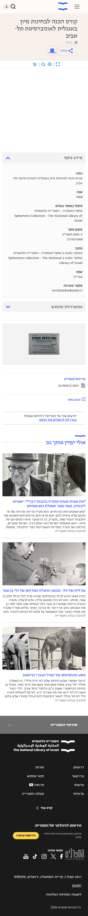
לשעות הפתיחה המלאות (63, 894)
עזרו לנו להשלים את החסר (57, 420)
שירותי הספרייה (64, 724)
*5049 (76, 885)
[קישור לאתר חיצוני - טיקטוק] (35, 856)
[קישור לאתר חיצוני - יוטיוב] (25, 856)
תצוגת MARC (74, 399)
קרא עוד (46, 807)
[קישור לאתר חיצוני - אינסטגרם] (44, 856)
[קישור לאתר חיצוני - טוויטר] (53, 856)
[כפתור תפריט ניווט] (76, 6)
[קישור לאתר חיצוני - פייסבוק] (61, 856)
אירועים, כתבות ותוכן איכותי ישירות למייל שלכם (62, 835)
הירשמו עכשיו (26, 835)
